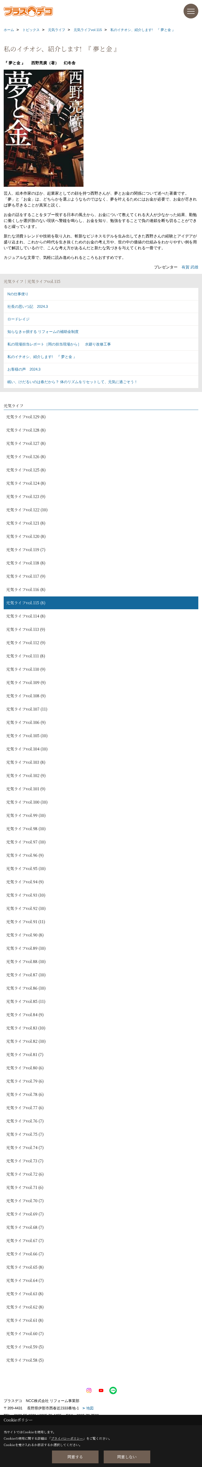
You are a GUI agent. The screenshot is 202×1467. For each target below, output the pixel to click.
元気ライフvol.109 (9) (26, 682)
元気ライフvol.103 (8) (26, 762)
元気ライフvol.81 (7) (25, 1054)
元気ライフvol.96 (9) (25, 855)
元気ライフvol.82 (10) (26, 1041)
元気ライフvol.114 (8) (26, 616)
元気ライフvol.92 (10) (26, 908)
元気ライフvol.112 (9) (26, 642)
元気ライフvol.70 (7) (25, 1200)
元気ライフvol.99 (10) (26, 815)
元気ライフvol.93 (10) (26, 895)
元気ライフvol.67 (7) (25, 1240)
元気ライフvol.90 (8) (25, 935)
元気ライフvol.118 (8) (26, 563)
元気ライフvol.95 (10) (26, 868)
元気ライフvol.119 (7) (26, 549)
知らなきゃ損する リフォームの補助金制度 (43, 331)
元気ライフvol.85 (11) (26, 1001)
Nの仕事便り (18, 294)
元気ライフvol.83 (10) (26, 1028)
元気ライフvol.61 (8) (25, 1320)
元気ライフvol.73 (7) (25, 1161)
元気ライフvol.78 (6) (25, 1094)
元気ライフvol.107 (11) (27, 709)
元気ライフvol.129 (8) (26, 417)
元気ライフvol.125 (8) (26, 470)
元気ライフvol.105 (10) (27, 735)
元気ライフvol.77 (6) (25, 1107)
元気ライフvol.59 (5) (25, 1347)
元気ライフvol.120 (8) (26, 536)
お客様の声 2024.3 (23, 369)
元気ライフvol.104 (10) (27, 749)
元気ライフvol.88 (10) (26, 961)
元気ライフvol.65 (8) (25, 1267)
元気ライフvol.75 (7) (25, 1134)
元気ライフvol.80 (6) (25, 1068)
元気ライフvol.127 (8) (26, 443)
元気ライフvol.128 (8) (26, 430)
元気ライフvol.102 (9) (26, 775)
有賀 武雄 (190, 267)
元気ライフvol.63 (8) (25, 1293)
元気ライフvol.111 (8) (25, 656)
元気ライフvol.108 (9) (26, 696)
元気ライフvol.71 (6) (25, 1187)
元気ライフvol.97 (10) (26, 842)
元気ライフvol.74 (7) (25, 1147)
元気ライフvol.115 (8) (26, 603)
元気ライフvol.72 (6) (25, 1174)
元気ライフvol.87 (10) (26, 975)
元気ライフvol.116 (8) (26, 589)
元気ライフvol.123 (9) (26, 496)
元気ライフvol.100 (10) (27, 802)
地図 (90, 1408)
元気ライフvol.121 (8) (26, 523)
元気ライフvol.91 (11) (25, 921)
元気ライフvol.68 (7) (25, 1227)
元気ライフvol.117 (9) (26, 576)
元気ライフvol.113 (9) (25, 629)
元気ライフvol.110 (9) (26, 669)
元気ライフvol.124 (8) (26, 483)
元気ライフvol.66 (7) (25, 1254)
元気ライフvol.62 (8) (25, 1307)
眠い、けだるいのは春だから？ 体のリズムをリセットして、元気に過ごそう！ (72, 382)
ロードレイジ (18, 319)
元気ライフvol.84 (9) (25, 1014)
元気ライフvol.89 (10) (26, 948)
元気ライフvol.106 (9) (26, 722)
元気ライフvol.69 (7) (25, 1214)
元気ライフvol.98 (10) (26, 828)
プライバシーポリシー (67, 1438)
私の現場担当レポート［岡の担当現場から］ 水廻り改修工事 (59, 344)
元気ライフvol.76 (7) (25, 1121)
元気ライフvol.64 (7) (25, 1280)
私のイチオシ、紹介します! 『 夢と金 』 (42, 357)
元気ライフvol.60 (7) (25, 1333)
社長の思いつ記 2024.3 (27, 306)
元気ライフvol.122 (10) (27, 510)
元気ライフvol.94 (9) (25, 882)
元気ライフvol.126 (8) (26, 456)
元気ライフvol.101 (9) (26, 789)
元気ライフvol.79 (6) (25, 1081)
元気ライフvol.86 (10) (26, 988)
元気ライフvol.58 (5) (25, 1360)
